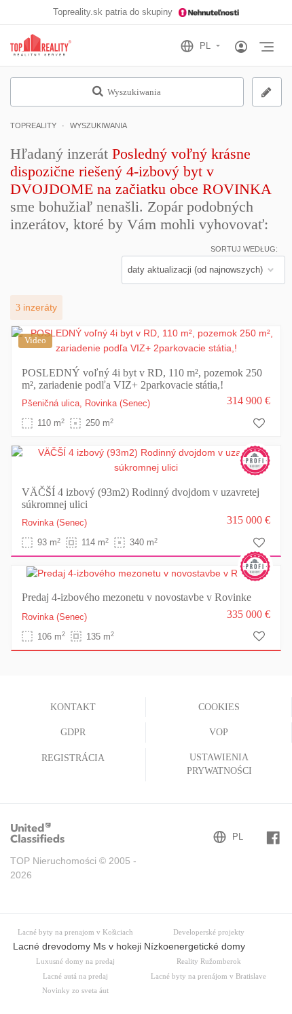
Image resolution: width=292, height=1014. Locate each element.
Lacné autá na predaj (75, 976)
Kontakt (73, 707)
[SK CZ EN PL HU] (206, 46)
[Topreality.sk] (40, 46)
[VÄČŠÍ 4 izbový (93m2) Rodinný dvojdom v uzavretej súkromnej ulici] (146, 459)
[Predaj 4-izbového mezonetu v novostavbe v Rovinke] (146, 572)
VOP (218, 732)
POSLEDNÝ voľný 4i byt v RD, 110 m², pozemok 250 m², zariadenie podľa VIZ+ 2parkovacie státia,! (142, 379)
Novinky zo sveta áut (75, 990)
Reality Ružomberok (209, 961)
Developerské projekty (208, 932)
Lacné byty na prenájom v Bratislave (208, 976)
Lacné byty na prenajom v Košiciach (75, 932)
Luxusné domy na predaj (75, 961)
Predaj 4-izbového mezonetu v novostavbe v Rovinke (136, 597)
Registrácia (73, 758)
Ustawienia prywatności (219, 764)
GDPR (73, 732)
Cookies (219, 707)
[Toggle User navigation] (241, 47)
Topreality (33, 125)
